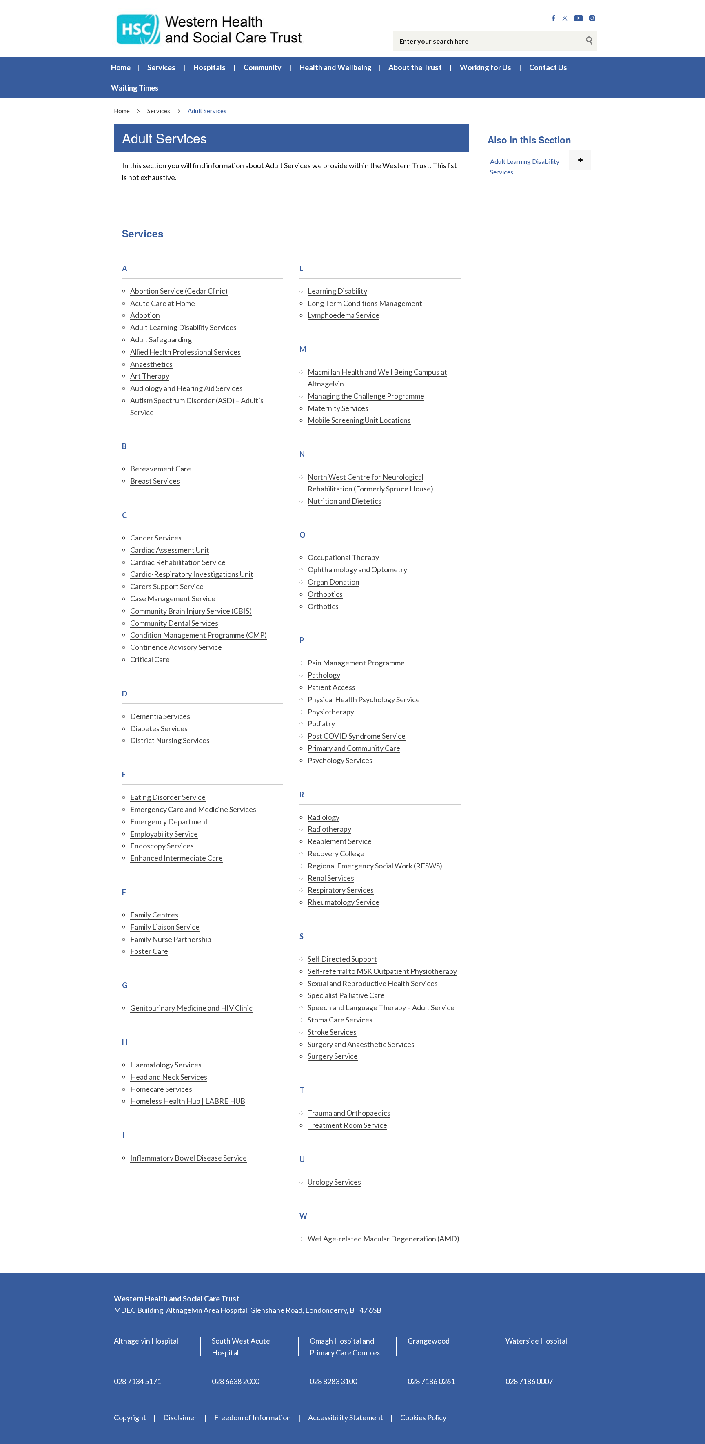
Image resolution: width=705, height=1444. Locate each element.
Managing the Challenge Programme (366, 395)
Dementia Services (160, 716)
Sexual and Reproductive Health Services (373, 983)
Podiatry (321, 723)
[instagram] (592, 18)
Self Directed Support (342, 958)
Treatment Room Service (347, 1124)
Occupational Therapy (343, 557)
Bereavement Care (160, 468)
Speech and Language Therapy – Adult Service (381, 1007)
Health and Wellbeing (335, 67)
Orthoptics (325, 593)
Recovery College (336, 853)
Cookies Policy (423, 1417)
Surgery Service (333, 1055)
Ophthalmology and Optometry (357, 569)
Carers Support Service (167, 586)
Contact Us (548, 67)
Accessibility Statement (345, 1417)
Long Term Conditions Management (365, 303)
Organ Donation (333, 581)
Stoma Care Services (340, 1019)
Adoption (145, 314)
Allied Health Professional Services (185, 351)
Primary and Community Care (354, 747)
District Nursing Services (170, 740)
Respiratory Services (341, 889)
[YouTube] (578, 18)
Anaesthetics (151, 363)
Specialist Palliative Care (346, 995)
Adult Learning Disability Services (183, 327)
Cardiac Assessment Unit (169, 549)
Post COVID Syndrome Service (357, 735)
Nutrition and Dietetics (344, 500)
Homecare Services (161, 1089)
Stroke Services (332, 1031)
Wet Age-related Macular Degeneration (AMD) (383, 1238)
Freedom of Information (252, 1417)
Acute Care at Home (162, 303)
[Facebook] (553, 18)
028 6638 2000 (235, 1381)
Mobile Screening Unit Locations (359, 419)
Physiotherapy (331, 711)
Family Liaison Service (165, 926)
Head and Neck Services (168, 1076)
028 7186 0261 (431, 1381)
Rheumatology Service (343, 901)
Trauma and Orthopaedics (349, 1112)
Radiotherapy (329, 828)
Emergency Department (169, 821)
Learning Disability (337, 290)
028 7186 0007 (529, 1381)
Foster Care (149, 950)
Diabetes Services (159, 728)
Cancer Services (156, 537)
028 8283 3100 (333, 1381)
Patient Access (331, 687)
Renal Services (331, 877)
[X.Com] (565, 18)
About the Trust (415, 67)
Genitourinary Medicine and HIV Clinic (191, 1007)
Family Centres (154, 914)
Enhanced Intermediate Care (176, 857)
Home (121, 67)
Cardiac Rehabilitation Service (178, 562)
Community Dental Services (174, 622)
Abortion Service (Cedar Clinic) (179, 290)
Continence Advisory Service (176, 647)
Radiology (323, 816)
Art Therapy (149, 375)
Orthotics (323, 606)
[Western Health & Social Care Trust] (210, 28)
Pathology (324, 674)
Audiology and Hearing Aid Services (186, 388)
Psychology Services (340, 760)
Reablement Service (340, 841)
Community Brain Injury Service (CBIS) (191, 610)
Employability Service (164, 833)
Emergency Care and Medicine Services (193, 809)
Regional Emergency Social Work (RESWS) (375, 865)
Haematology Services (166, 1064)
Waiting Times (135, 87)
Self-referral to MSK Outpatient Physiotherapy (382, 970)
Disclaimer (180, 1417)
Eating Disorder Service (168, 796)
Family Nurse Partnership (170, 939)
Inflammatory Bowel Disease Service (188, 1157)
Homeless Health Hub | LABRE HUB (187, 1100)
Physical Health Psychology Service (364, 699)
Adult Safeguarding (161, 339)
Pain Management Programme (356, 662)
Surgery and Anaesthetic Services (361, 1044)
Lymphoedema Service (343, 314)
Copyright (130, 1417)
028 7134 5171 (137, 1381)
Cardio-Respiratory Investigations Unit (191, 573)
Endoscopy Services (162, 845)
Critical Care (150, 659)
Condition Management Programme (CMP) (198, 634)
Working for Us (485, 67)
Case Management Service (172, 598)
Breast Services (155, 480)
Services (161, 67)
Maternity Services (338, 408)
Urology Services (334, 1181)
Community (263, 67)
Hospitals (209, 67)
